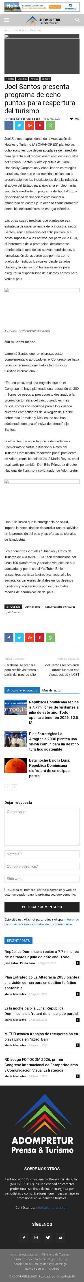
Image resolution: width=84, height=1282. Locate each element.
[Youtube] (60, 1237)
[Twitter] (48, 1237)
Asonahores (32, 606)
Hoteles (34, 78)
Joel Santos (13, 612)
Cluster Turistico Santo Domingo (34, 1259)
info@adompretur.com (52, 1207)
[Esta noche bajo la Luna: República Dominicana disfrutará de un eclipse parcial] (15, 765)
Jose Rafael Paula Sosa (25, 118)
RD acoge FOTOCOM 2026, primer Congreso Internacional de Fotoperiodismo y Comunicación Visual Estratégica (41, 1064)
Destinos (22, 78)
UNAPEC (53, 1269)
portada (46, 78)
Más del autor (52, 690)
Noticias (10, 78)
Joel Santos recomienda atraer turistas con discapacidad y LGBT (61, 670)
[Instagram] (36, 1237)
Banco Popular (34, 1269)
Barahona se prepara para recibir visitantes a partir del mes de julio (21, 670)
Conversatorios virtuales (60, 606)
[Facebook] (23, 1237)
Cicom (63, 1259)
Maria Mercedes (15, 994)
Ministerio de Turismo (56, 1254)
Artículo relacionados (22, 690)
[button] (77, 20)
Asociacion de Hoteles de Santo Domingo (40, 1264)
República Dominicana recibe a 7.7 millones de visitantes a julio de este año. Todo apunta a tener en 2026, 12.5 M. (54, 712)
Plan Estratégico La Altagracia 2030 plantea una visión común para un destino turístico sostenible (41, 982)
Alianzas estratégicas (24, 1254)
